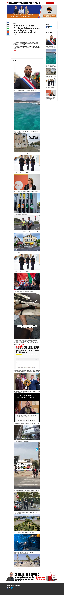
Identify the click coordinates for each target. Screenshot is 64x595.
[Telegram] (51, 27)
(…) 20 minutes (15, 50)
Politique (15, 23)
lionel (14, 34)
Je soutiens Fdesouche (49, 2)
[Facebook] (47, 27)
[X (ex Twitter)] (49, 27)
